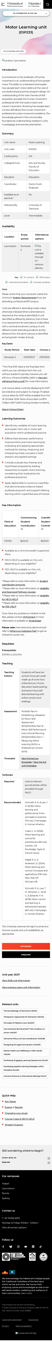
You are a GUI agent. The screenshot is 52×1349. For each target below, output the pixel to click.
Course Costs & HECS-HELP (20, 1119)
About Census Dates (12, 409)
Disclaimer (33, 1320)
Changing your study (16, 1113)
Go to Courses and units (13, 51)
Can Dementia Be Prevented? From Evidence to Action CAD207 (24, 1031)
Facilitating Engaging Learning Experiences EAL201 (26, 1060)
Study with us (9, 1158)
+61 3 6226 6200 (12, 1218)
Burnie (5, 1193)
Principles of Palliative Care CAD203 (19, 1023)
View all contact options (14, 1227)
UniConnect (29, 617)
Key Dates (10, 1101)
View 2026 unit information (16, 980)
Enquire (26, 955)
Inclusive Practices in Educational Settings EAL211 (25, 1076)
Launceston (8, 1188)
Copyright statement (12, 1320)
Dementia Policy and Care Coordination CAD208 (24, 1038)
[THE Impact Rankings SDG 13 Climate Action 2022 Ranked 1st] (13, 1257)
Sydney (6, 1198)
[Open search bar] (47, 4)
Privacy (5, 1326)
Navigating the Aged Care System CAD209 (22, 1045)
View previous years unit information (21, 987)
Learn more (26, 1293)
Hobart (5, 1183)
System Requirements (24, 297)
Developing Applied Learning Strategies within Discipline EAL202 (24, 1068)
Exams (8, 1107)
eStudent (26, 946)
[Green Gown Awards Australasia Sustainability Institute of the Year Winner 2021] (43, 1257)
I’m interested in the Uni (25, 13)
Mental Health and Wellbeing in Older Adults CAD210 (23, 1052)
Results (19, 1107)
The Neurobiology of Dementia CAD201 (20, 1011)
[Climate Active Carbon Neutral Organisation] (32, 1257)
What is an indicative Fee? (23, 631)
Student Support (14, 1125)
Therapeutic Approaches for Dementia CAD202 (24, 1017)
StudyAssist (35, 621)
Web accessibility (24, 1326)
